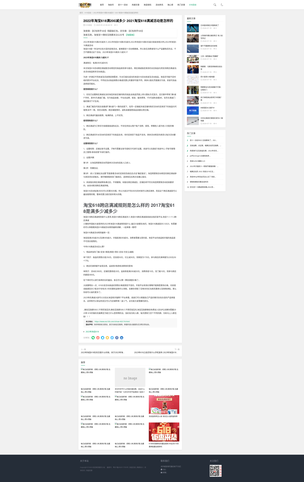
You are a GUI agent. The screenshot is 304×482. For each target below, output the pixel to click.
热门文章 (181, 4)
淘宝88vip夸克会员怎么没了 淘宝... (203, 177)
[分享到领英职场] (121, 337)
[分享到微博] (98, 337)
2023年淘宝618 (92, 331)
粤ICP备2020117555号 (120, 467)
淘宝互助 (133, 467)
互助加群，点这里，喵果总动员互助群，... (205, 145)
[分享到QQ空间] (107, 337)
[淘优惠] (85, 7)
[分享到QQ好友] (102, 337)
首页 (102, 4)
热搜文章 (135, 4)
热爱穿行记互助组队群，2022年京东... (204, 151)
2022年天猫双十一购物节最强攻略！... (204, 166)
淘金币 (111, 4)
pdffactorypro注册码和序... (200, 156)
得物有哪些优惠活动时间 (199, 182)
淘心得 (170, 4)
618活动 (192, 4)
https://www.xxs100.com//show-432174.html (112, 321)
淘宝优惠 (89, 470)
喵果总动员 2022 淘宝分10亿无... (202, 171)
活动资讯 (159, 4)
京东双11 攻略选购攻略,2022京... (202, 187)
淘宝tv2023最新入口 (197, 161)
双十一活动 (123, 4)
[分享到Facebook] (117, 337)
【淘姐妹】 (130, 34)
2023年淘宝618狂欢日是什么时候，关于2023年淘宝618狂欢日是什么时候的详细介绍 (117, 352)
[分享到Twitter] (112, 337)
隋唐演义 (140, 467)
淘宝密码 (147, 4)
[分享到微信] (93, 337)
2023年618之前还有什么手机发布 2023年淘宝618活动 (157, 352)
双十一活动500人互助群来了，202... (203, 140)
